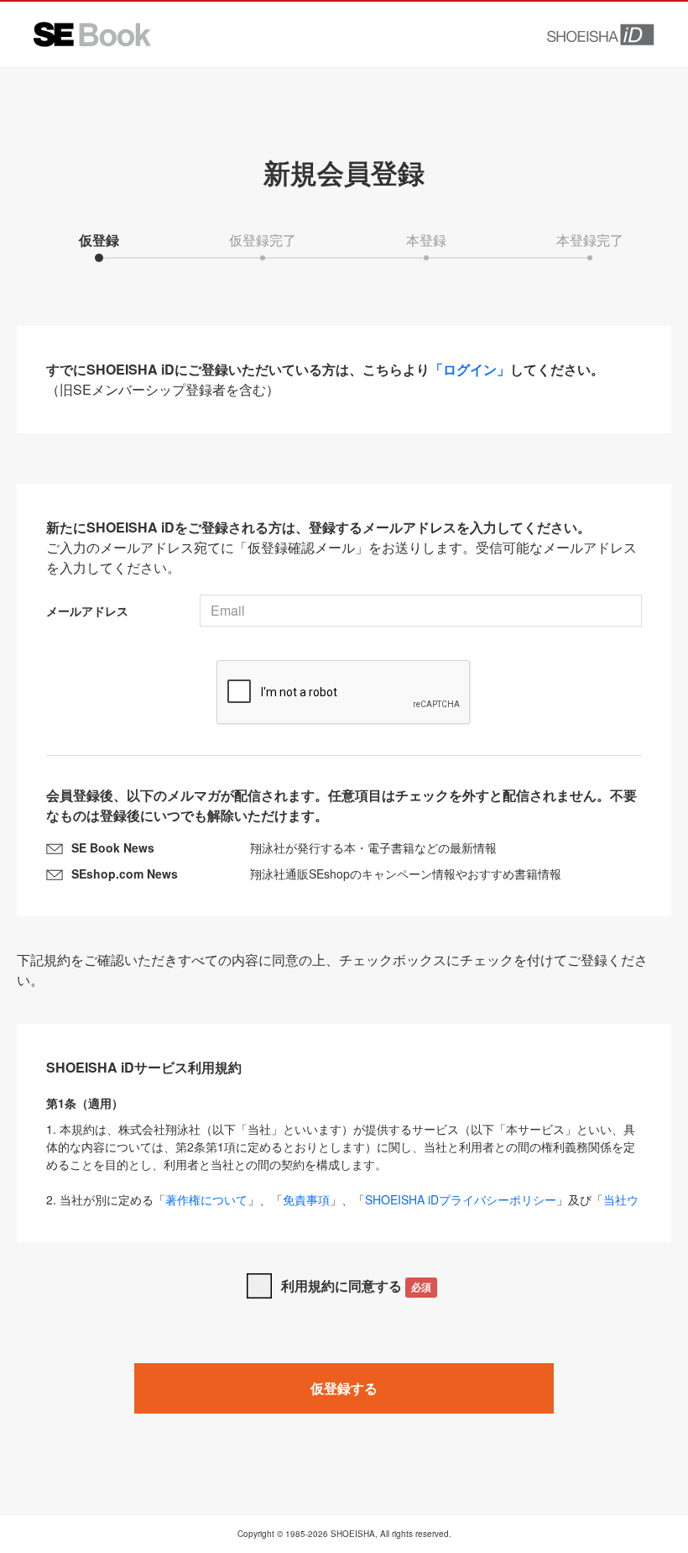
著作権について (206, 1199)
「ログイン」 (470, 369)
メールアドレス (87, 610)
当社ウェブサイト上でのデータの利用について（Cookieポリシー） (342, 1208)
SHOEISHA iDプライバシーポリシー (460, 1199)
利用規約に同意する (356, 1285)
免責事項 (306, 1199)
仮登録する (344, 1388)
